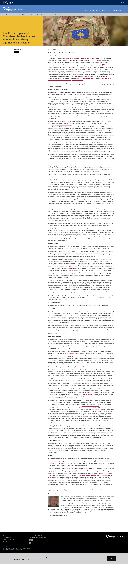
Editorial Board (106, 11)
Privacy (4, 546)
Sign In (122, 2)
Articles (92, 11)
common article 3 (73, 255)
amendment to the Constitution (56, 463)
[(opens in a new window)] (8, 2)
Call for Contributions (118, 11)
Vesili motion (66, 103)
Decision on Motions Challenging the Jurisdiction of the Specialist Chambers (80, 58)
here (103, 64)
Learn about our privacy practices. (21, 559)
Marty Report (78, 76)
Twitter (32, 539)
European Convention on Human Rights (62, 125)
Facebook (30, 539)
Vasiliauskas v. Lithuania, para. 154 (90, 406)
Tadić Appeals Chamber (86, 394)
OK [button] (111, 558)
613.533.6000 (38, 536)
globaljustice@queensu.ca (38, 537)
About (98, 11)
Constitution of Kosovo (88, 78)
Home (87, 11)
